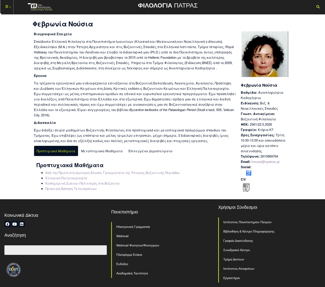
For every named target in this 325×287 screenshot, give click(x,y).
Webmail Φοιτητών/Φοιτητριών (137, 245)
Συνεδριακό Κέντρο (236, 250)
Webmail (122, 236)
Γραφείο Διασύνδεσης (238, 240)
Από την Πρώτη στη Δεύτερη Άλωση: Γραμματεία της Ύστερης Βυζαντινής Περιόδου (112, 172)
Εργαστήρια (231, 278)
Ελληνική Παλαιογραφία (66, 178)
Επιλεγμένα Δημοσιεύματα (150, 151)
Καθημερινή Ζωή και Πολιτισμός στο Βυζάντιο (82, 183)
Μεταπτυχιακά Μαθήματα (102, 151)
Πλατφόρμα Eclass (129, 254)
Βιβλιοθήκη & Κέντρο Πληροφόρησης (249, 231)
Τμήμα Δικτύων (233, 259)
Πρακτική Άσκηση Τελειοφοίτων (71, 188)
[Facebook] (7, 224)
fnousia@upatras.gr (265, 161)
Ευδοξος (122, 264)
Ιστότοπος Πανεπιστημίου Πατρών (247, 222)
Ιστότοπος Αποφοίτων (238, 268)
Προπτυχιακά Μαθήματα (56, 151)
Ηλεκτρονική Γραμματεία (133, 226)
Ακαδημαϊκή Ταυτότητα (132, 273)
